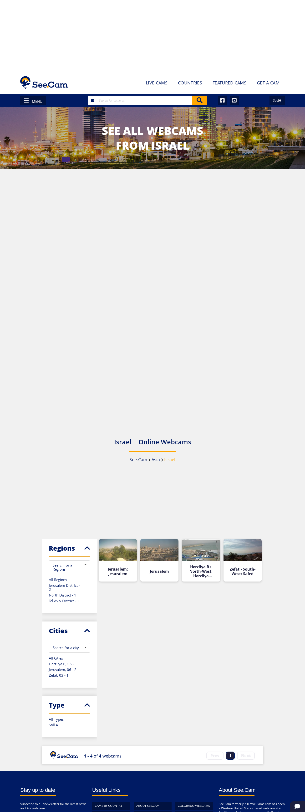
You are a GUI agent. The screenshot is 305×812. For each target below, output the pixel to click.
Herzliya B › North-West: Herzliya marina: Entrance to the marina (201, 571)
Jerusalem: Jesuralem (118, 571)
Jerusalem (159, 571)
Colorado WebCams (194, 805)
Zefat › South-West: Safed (242, 571)
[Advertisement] (152, 35)
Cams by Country (108, 805)
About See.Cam (147, 805)
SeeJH (277, 100)
